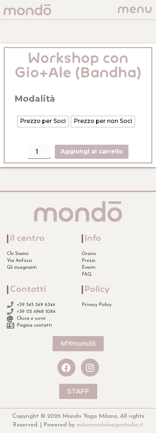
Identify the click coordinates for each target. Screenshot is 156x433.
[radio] (42, 121)
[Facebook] (66, 367)
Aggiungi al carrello (92, 151)
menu (134, 10)
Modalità (35, 98)
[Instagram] (90, 367)
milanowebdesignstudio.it (110, 425)
